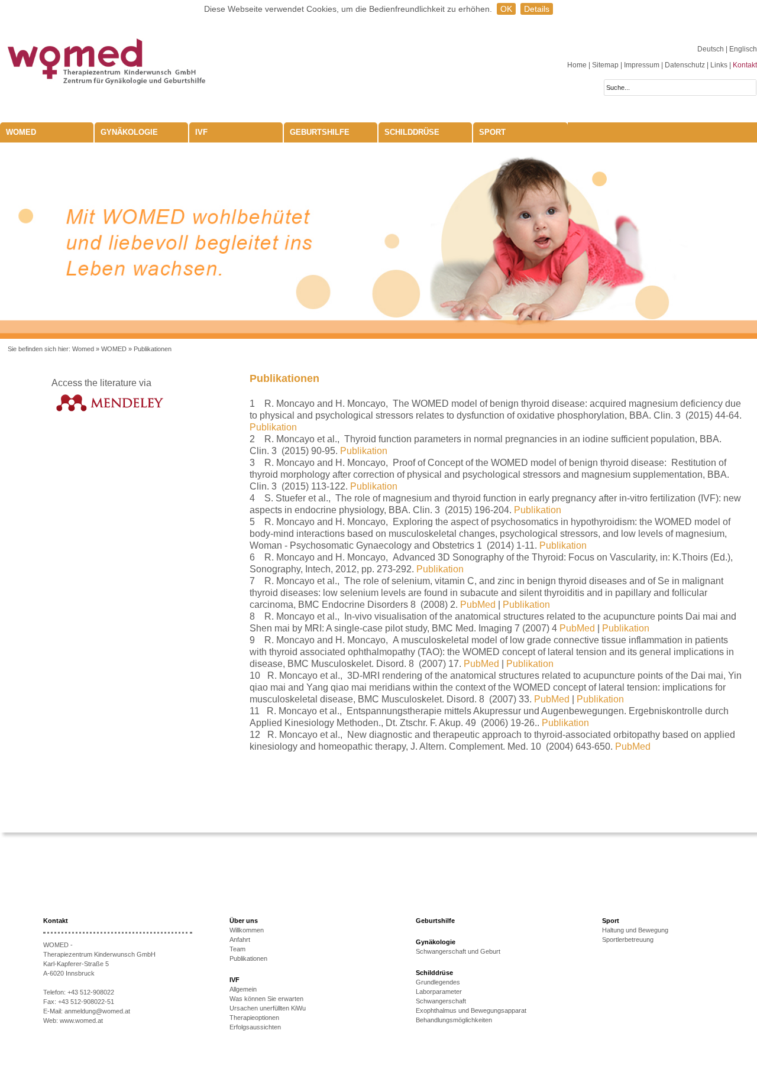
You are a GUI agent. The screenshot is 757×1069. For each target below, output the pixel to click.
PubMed (478, 605)
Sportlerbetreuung (628, 939)
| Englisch (741, 49)
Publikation (273, 427)
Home (577, 65)
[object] (378, 240)
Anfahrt (239, 939)
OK (506, 9)
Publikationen (153, 348)
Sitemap (605, 65)
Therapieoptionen (254, 1017)
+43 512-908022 (90, 992)
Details (536, 9)
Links (718, 65)
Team (237, 949)
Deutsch (711, 49)
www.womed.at (81, 1020)
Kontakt (745, 65)
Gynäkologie (129, 132)
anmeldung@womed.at (97, 1011)
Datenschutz (685, 65)
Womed (83, 348)
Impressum (641, 65)
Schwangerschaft (441, 1001)
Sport (492, 132)
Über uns (243, 920)
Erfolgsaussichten (255, 1027)
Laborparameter (439, 991)
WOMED (21, 132)
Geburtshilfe (320, 132)
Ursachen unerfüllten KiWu (267, 1008)
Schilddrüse (411, 132)
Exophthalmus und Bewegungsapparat (471, 1010)
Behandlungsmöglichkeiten (454, 1019)
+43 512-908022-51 (86, 1001)
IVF (201, 132)
